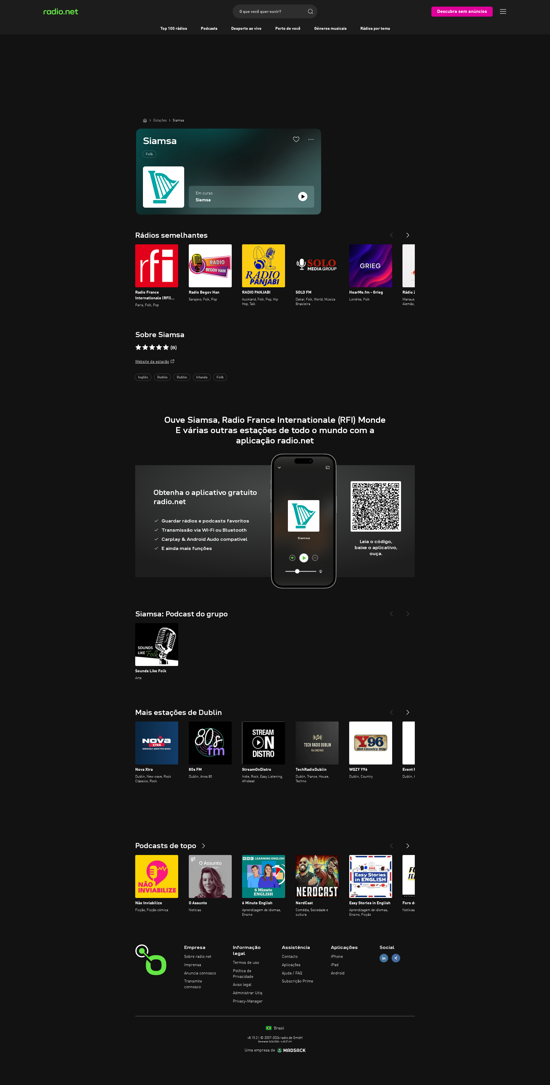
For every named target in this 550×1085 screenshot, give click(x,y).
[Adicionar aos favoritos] (296, 139)
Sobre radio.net (197, 957)
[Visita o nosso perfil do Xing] (396, 958)
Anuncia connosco (200, 973)
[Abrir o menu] (503, 11)
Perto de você (287, 29)
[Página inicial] (145, 120)
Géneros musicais (330, 29)
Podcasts (209, 29)
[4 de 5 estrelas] (159, 347)
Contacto (290, 957)
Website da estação (152, 362)
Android (338, 973)
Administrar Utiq (247, 993)
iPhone (337, 957)
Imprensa (192, 965)
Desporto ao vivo (246, 29)
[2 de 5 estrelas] (145, 347)
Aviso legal (242, 985)
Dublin (162, 377)
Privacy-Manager (248, 1001)
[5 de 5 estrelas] (165, 347)
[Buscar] (310, 11)
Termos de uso (246, 963)
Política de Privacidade (243, 974)
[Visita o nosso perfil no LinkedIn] (384, 958)
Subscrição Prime (297, 981)
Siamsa (203, 200)
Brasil (278, 1028)
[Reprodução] (302, 196)
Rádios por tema (375, 29)
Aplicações (291, 965)
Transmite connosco (193, 984)
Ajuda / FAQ (292, 973)
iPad (335, 965)
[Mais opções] (311, 139)
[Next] (408, 233)
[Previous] (391, 233)
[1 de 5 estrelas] (138, 347)
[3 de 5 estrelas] (152, 347)
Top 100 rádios (173, 29)
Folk (149, 154)
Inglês (143, 377)
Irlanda (201, 377)
